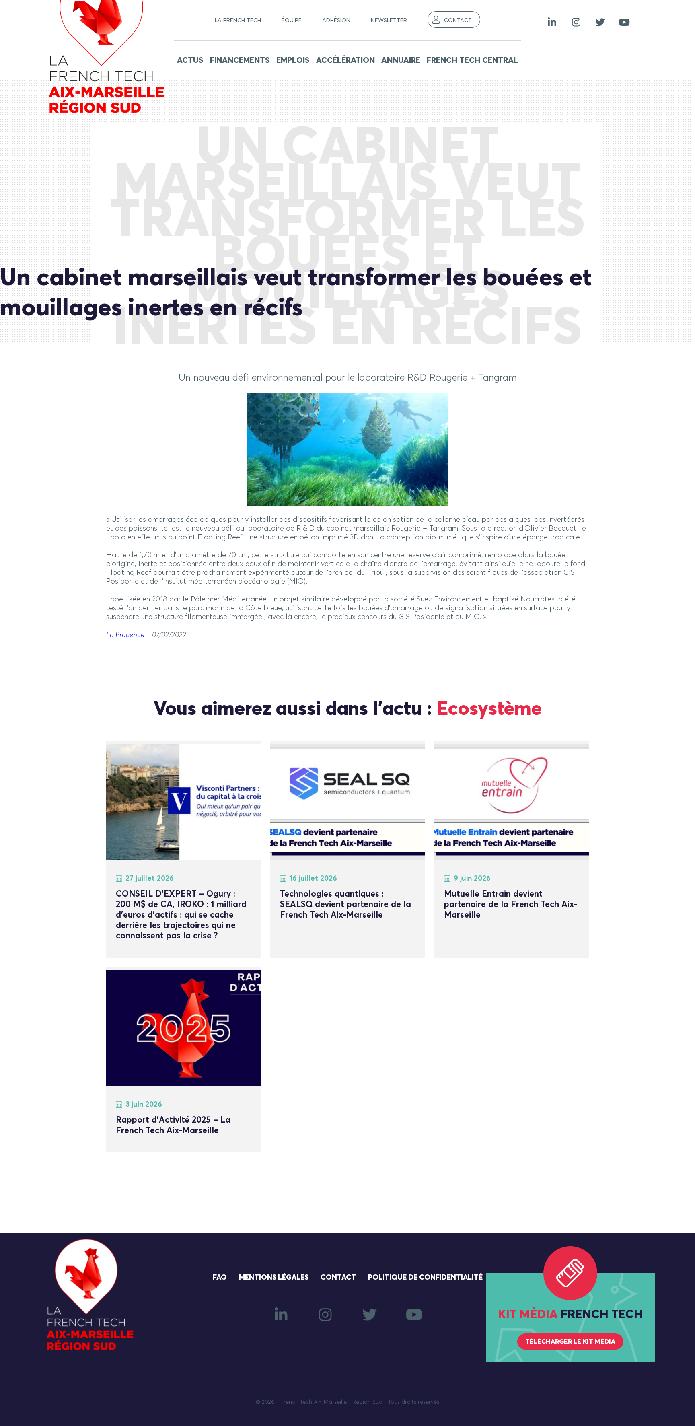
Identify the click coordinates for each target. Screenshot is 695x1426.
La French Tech (238, 20)
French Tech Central (472, 60)
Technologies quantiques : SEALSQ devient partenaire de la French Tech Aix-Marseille (345, 905)
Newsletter (389, 20)
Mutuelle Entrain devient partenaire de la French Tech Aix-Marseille (510, 905)
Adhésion (336, 20)
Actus (190, 60)
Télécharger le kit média (570, 1341)
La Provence (125, 635)
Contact (458, 20)
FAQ (220, 1277)
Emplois (293, 60)
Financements (240, 60)
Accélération (345, 60)
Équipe (292, 20)
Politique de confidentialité (425, 1277)
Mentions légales (273, 1277)
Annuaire (400, 60)
